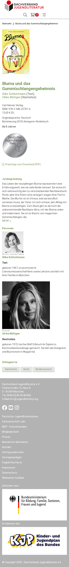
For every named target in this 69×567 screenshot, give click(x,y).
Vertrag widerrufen (13, 452)
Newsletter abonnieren (15, 442)
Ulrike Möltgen (11, 97)
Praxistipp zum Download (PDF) (23, 164)
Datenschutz (9, 472)
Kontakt (6, 447)
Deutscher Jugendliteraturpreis (20, 416)
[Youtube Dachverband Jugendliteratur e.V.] (11, 408)
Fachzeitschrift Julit (13, 421)
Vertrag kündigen (12, 457)
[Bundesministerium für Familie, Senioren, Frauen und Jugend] (34, 504)
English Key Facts (12, 462)
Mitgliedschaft (10, 431)
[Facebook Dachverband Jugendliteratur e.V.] (5, 408)
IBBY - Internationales (14, 426)
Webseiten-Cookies (13, 477)
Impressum (8, 467)
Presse (6, 436)
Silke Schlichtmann (14, 94)
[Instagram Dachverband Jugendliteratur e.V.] (17, 408)
